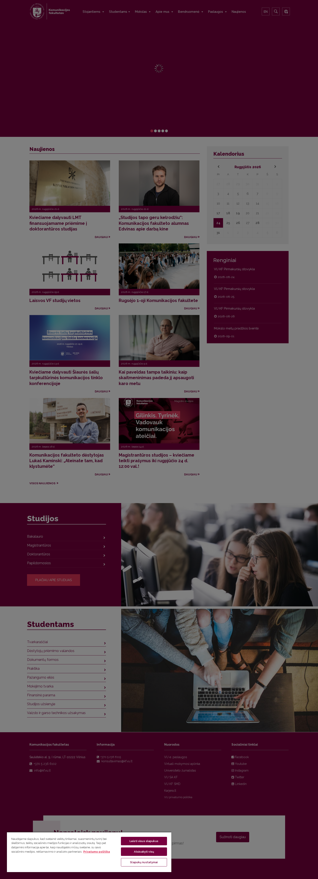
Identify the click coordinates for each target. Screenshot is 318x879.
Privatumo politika (96, 851)
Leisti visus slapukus (144, 841)
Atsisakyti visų (144, 851)
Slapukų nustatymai (144, 862)
